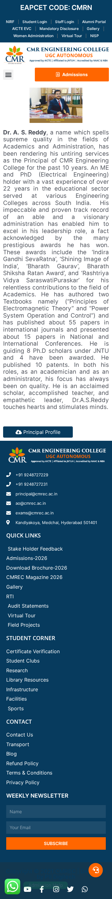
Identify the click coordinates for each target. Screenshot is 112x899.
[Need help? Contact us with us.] (96, 870)
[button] (8, 75)
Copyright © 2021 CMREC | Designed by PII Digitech (56, 874)
